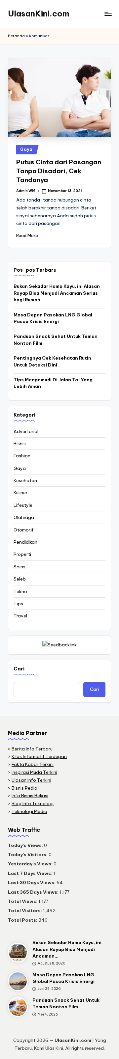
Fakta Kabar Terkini (33, 764)
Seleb (20, 579)
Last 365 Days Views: (34, 892)
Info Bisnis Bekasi (30, 796)
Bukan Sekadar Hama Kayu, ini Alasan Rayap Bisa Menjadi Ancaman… (66, 949)
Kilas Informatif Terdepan (39, 756)
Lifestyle (23, 505)
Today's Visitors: (28, 854)
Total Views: (23, 901)
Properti (22, 554)
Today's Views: (26, 845)
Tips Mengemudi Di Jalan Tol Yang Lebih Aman (53, 383)
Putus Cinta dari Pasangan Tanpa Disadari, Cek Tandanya (58, 171)
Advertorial (26, 431)
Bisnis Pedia (24, 788)
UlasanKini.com (38, 13)
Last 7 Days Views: (30, 873)
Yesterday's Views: (31, 864)
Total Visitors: (25, 910)
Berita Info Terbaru (32, 749)
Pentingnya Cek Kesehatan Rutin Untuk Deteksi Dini (52, 361)
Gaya (26, 149)
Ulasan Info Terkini (31, 780)
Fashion (22, 456)
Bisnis (20, 444)
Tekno (20, 591)
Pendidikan (25, 542)
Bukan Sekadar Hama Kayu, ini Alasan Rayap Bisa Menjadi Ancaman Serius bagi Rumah (57, 293)
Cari (19, 669)
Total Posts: (23, 920)
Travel (20, 616)
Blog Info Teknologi (33, 803)
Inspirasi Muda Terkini (34, 772)
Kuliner (20, 493)
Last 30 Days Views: (32, 882)
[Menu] (107, 13)
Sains (19, 567)
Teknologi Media (29, 811)
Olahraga (24, 517)
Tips (18, 604)
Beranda (16, 36)
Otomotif (24, 530)
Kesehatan (25, 480)
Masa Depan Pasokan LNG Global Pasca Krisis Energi (53, 318)
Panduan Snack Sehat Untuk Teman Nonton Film (56, 339)
